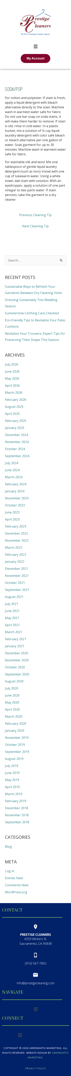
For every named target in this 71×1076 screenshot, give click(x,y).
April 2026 (12, 385)
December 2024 (16, 435)
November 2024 (17, 442)
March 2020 (13, 716)
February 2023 (15, 526)
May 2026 (12, 378)
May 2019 (12, 780)
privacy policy (35, 1068)
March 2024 (13, 477)
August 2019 (14, 759)
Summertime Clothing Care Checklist (32, 313)
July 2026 (11, 364)
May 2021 (12, 618)
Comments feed (16, 885)
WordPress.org (16, 892)
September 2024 (17, 456)
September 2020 (17, 674)
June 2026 (12, 371)
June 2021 (12, 611)
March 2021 (13, 632)
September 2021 (17, 590)
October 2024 (15, 449)
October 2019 (15, 745)
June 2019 (12, 773)
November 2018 (17, 815)
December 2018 (16, 808)
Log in (9, 871)
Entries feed (14, 878)
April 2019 (12, 787)
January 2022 (14, 561)
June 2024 (12, 470)
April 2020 (12, 709)
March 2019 (13, 794)
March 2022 (13, 547)
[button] (35, 46)
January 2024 (14, 491)
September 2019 (17, 752)
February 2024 (15, 484)
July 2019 (11, 766)
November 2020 (17, 660)
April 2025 (12, 414)
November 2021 (17, 576)
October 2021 (15, 583)
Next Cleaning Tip (35, 226)
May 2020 (12, 702)
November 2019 (17, 737)
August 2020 (14, 681)
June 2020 (12, 695)
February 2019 (15, 801)
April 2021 (12, 625)
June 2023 (12, 512)
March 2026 (13, 392)
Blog (8, 846)
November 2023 (17, 498)
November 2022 (17, 540)
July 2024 (11, 463)
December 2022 (16, 533)
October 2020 (15, 667)
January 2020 (14, 730)
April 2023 (12, 519)
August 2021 (14, 597)
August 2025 (14, 407)
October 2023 (15, 505)
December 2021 (16, 568)
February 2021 (15, 639)
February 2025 (15, 421)
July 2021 (11, 604)
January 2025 (14, 428)
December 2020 (16, 653)
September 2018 (17, 822)
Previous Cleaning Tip (35, 215)
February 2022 (15, 554)
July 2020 (11, 688)
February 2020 (15, 723)
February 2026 (15, 399)
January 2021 (14, 646)
